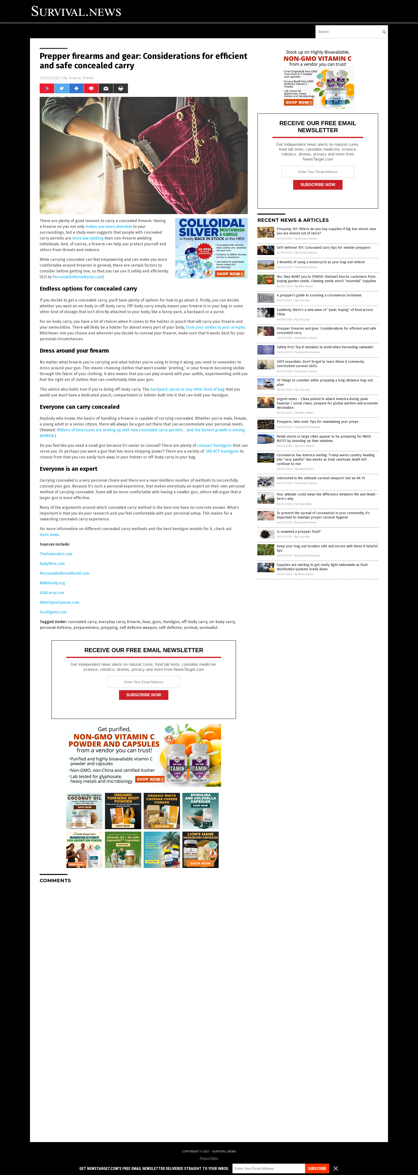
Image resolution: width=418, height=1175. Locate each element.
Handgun (171, 621)
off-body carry (194, 621)
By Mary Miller (303, 504)
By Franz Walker (304, 446)
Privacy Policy (209, 1158)
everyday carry (111, 621)
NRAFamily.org (52, 583)
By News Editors (304, 574)
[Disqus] (144, 947)
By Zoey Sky (302, 300)
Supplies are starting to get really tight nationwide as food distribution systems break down (322, 567)
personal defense (55, 627)
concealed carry (82, 621)
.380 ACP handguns (222, 451)
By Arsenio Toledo (306, 238)
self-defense (170, 627)
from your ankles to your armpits (215, 327)
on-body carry (222, 621)
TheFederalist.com (56, 554)
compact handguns (214, 445)
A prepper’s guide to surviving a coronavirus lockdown (319, 295)
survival (190, 627)
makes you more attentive (108, 226)
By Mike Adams (304, 286)
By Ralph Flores (304, 469)
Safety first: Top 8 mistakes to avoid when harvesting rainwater (325, 347)
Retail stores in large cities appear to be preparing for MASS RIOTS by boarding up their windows (324, 438)
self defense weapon (138, 627)
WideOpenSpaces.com (59, 602)
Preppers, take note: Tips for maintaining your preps (317, 422)
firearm (133, 621)
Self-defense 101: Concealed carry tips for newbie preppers (324, 248)
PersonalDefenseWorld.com (77, 277)
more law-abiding (88, 238)
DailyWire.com (52, 563)
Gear (146, 621)
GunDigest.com (53, 612)
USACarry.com (52, 592)
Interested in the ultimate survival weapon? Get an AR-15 (321, 478)
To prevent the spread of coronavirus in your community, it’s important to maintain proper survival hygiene (323, 515)
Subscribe (317, 1168)
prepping (109, 627)
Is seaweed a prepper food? (299, 532)
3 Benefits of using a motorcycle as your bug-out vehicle (321, 262)
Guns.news (49, 534)
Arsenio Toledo (81, 78)
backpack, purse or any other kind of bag (187, 389)
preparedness (86, 627)
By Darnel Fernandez (307, 352)
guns (156, 621)
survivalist (208, 627)
